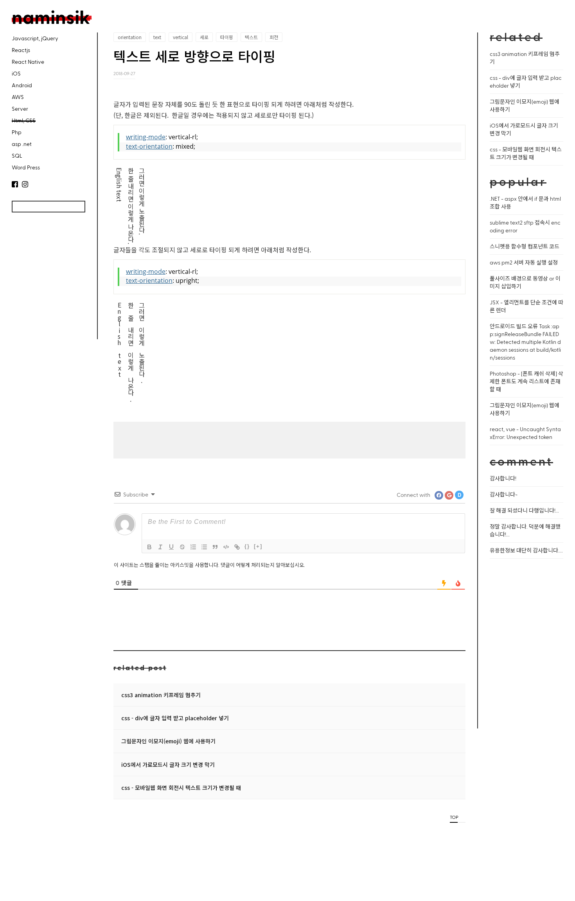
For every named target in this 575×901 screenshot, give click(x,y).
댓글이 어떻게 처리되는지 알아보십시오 (262, 565)
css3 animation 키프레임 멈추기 (161, 695)
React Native (28, 61)
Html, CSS (24, 120)
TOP (454, 817)
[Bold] (149, 547)
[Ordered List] (193, 547)
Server (20, 108)
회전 (274, 37)
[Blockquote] (215, 547)
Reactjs (21, 50)
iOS (16, 73)
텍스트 (251, 37)
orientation (130, 37)
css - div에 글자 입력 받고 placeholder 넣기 (175, 718)
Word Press (26, 167)
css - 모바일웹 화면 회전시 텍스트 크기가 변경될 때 (181, 787)
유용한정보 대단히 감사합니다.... (526, 550)
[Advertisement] (47, 281)
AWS (18, 97)
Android (22, 85)
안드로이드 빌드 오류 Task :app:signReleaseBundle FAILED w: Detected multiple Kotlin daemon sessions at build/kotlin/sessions (525, 342)
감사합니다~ (504, 494)
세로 (204, 37)
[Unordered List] (204, 547)
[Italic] (160, 547)
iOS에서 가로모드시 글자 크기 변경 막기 (168, 764)
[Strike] (182, 547)
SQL (17, 155)
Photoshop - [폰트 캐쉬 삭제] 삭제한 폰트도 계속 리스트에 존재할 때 (526, 381)
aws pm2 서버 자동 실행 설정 (524, 262)
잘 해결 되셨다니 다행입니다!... (524, 510)
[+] (258, 546)
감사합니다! (503, 478)
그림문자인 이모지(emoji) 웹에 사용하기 (168, 741)
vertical (180, 37)
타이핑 (226, 37)
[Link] (237, 547)
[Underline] (171, 547)
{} (247, 546)
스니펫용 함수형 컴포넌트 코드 (524, 246)
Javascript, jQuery (35, 38)
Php (17, 132)
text (157, 37)
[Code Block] (226, 547)
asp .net (22, 143)
